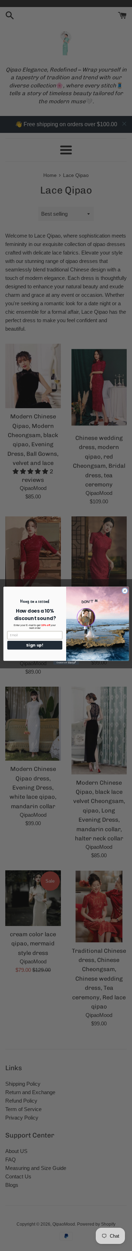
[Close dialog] (124, 590)
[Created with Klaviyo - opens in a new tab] (66, 662)
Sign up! (34, 645)
